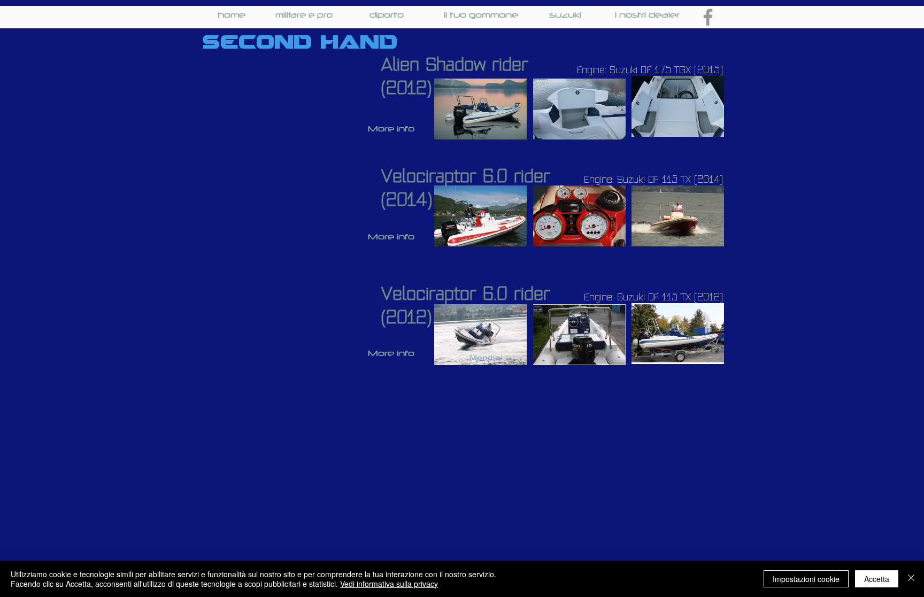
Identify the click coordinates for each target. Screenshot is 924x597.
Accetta (876, 578)
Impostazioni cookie (806, 578)
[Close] (911, 578)
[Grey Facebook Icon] (708, 17)
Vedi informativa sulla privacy (389, 583)
